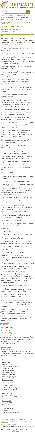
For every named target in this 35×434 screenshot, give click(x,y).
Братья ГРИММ (7, 393)
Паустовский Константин (11, 366)
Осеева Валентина (8, 374)
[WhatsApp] (6, 324)
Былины (5, 410)
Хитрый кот (6, 349)
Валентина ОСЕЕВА (9, 387)
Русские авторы (22, 17)
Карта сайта (4, 422)
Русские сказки (21, 16)
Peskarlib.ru (3, 22)
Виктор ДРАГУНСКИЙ (9, 389)
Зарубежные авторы (8, 19)
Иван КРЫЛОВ (7, 403)
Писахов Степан (7, 380)
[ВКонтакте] (1, 324)
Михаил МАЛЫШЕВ (25, 22)
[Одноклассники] (4, 324)
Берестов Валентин (9, 376)
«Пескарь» (3, 425)
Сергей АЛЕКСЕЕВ (8, 385)
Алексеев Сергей (8, 378)
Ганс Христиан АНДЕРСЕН (11, 397)
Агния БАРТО (6, 401)
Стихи (20, 19)
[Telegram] (8, 324)
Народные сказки (7, 17)
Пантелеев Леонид (8, 372)
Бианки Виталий (8, 368)
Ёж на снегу (6, 333)
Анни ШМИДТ (7, 395)
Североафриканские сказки (11, 412)
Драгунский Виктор (9, 364)
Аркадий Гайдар (7, 16)
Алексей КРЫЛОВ (8, 405)
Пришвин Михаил (8, 370)
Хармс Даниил (7, 362)
